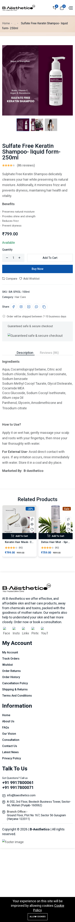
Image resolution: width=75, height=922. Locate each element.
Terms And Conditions (17, 695)
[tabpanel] (37, 414)
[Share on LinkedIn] (29, 306)
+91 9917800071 (18, 787)
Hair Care (20, 297)
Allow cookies (38, 916)
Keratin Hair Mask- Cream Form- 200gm (30, 542)
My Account (10, 652)
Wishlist (7, 664)
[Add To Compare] (32, 519)
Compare (11, 278)
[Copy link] (44, 306)
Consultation (10, 740)
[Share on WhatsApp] (36, 306)
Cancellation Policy (15, 683)
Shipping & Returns (15, 689)
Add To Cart (50, 258)
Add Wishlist (31, 278)
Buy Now (37, 269)
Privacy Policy (11, 758)
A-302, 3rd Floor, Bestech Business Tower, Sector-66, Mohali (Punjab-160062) (39, 803)
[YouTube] (44, 631)
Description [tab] (25, 353)
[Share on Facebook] (13, 306)
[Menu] (70, 7)
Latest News (10, 752)
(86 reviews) (26, 165)
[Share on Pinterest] (21, 306)
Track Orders (10, 658)
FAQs (5, 727)
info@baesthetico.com (21, 795)
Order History (11, 677)
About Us (8, 721)
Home (6, 23)
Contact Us (9, 746)
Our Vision (9, 733)
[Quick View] (32, 524)
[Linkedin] (25, 631)
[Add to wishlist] (32, 529)
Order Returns (11, 671)
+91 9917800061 (18, 782)
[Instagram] (16, 631)
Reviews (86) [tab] (49, 353)
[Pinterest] (34, 631)
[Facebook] (6, 631)
